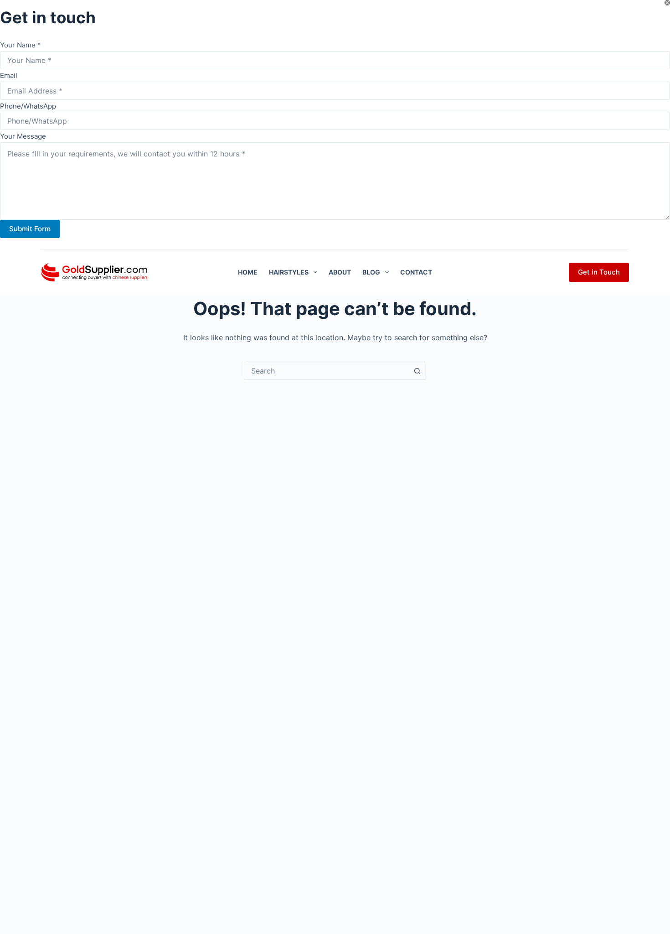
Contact (416, 272)
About (340, 272)
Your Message (23, 136)
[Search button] (417, 370)
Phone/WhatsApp (28, 106)
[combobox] (326, 371)
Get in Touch (599, 272)
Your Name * (20, 45)
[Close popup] (667, 2)
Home (248, 272)
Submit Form (30, 228)
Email (8, 75)
